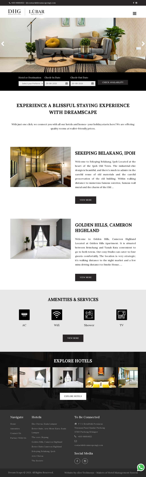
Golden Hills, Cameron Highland (47, 442)
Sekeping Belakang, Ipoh (43, 451)
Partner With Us (18, 438)
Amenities (15, 428)
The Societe (37, 460)
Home (13, 424)
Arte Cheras (37, 456)
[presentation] (2, 44)
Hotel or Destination (30, 77)
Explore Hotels (73, 396)
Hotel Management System (123, 472)
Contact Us (15, 433)
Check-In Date (52, 77)
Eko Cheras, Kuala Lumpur (44, 424)
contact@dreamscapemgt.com (42, 3)
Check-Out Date (79, 77)
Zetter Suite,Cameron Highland (47, 446)
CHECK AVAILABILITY (112, 82)
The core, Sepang (40, 437)
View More (86, 200)
